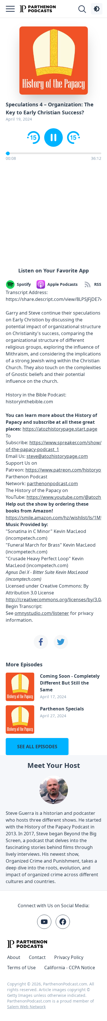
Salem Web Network (26, 1006)
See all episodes (37, 746)
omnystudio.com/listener (42, 613)
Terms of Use (21, 967)
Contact (37, 957)
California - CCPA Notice (69, 967)
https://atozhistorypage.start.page (60, 429)
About (13, 957)
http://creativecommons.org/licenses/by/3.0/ (54, 599)
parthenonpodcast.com (52, 483)
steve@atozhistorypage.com (57, 456)
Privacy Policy (68, 957)
